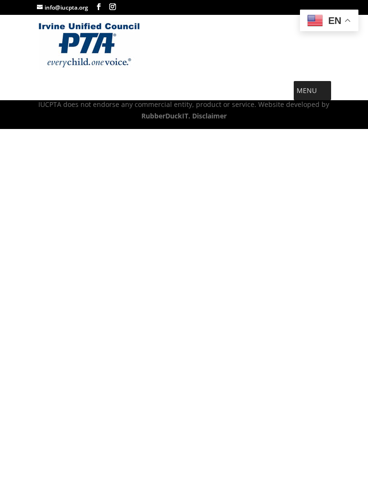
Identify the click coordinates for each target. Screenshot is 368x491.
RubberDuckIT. (165, 115)
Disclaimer (208, 115)
